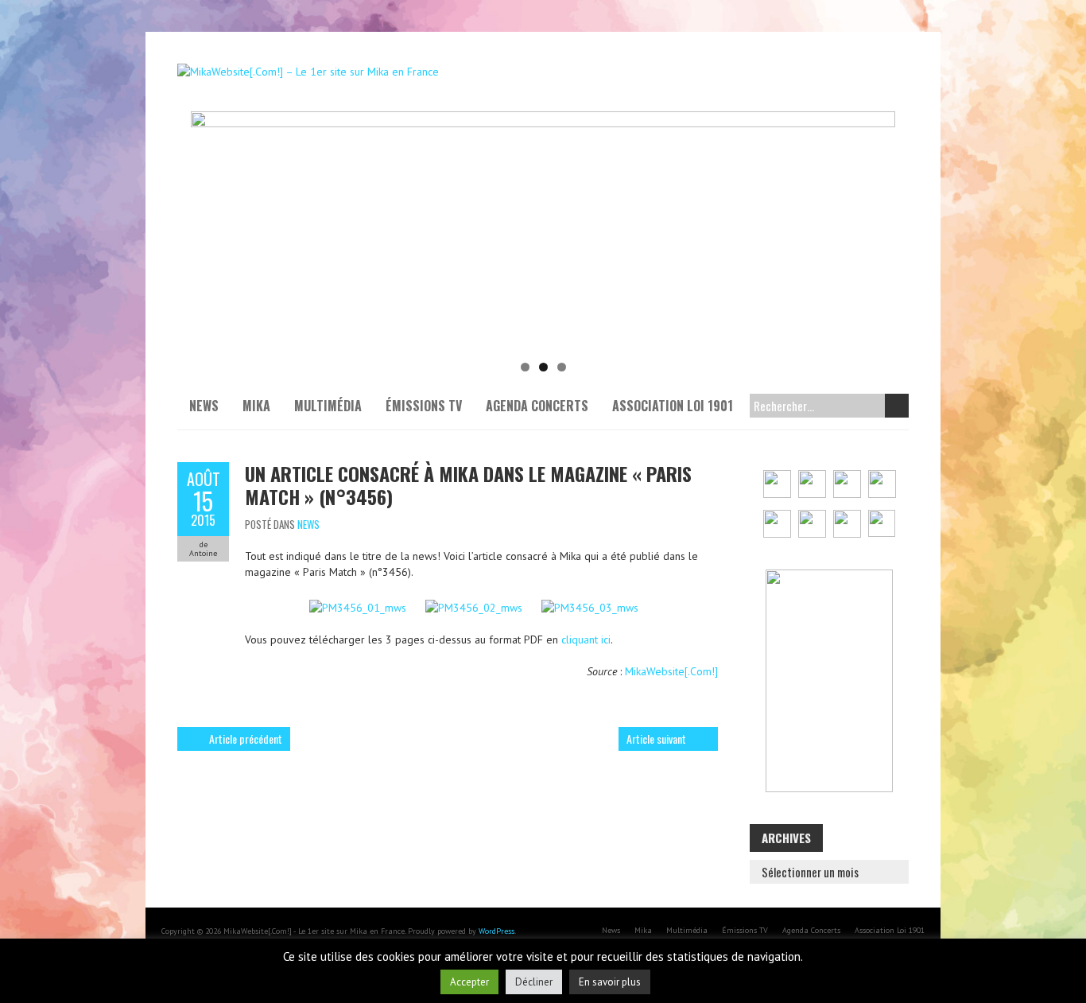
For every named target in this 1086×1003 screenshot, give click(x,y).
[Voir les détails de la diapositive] (543, 230)
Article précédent (245, 738)
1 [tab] (525, 367)
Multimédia (328, 405)
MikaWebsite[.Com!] (671, 671)
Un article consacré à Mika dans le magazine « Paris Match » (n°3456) (468, 485)
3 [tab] (561, 367)
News (204, 405)
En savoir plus (610, 982)
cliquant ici (586, 639)
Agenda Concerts (537, 405)
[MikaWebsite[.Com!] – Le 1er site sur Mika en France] (308, 71)
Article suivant (656, 738)
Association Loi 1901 (672, 405)
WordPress (496, 931)
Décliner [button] (534, 982)
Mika (256, 405)
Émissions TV (424, 405)
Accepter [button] (469, 982)
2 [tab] (543, 367)
